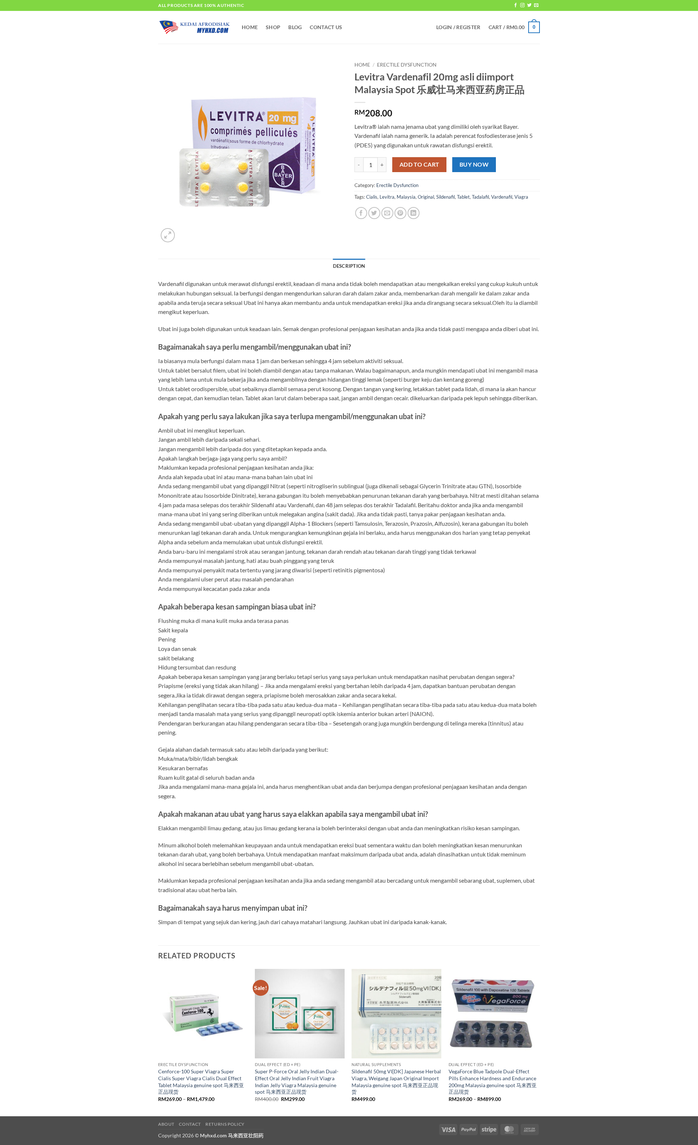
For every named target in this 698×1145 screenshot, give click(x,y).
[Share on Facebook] (361, 213)
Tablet (463, 197)
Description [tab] (349, 266)
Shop (273, 27)
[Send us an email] (536, 5)
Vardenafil (501, 197)
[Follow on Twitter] (529, 5)
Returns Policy (225, 1124)
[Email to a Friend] (387, 213)
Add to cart (420, 164)
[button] (458, 27)
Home (250, 27)
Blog (295, 27)
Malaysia (406, 197)
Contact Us (326, 27)
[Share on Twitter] (374, 213)
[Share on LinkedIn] (414, 213)
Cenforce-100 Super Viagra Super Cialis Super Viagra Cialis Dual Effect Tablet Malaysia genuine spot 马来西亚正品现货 (201, 1081)
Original (426, 197)
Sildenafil (445, 197)
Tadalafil (480, 197)
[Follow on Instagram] (522, 5)
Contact (190, 1124)
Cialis (371, 197)
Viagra (521, 197)
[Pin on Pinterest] (400, 213)
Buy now (474, 164)
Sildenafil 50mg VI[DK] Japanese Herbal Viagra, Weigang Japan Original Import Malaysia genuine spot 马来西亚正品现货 (396, 1081)
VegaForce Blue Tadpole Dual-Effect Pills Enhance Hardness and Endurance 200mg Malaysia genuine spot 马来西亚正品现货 (493, 1081)
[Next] (537, 1042)
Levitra (387, 197)
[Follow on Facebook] (515, 5)
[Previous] (158, 1042)
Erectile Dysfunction (407, 65)
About (166, 1124)
